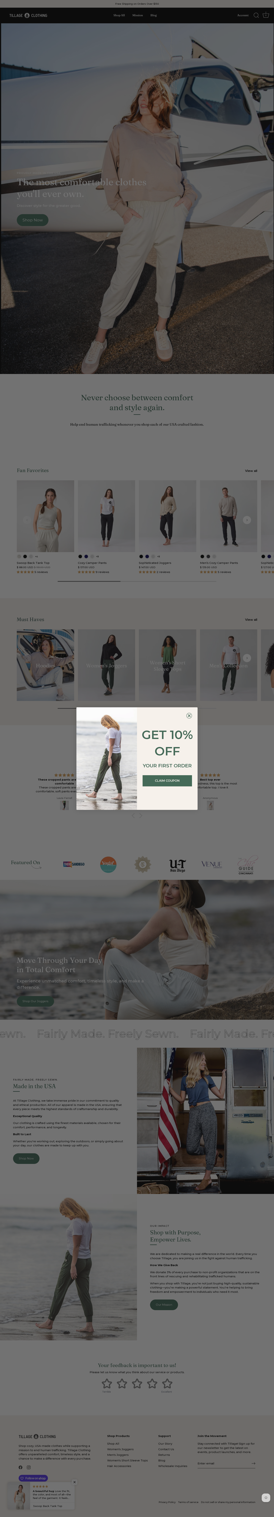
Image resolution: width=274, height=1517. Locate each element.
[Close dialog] (189, 715)
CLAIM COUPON (167, 780)
